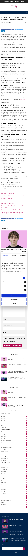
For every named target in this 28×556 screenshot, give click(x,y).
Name (5, 319)
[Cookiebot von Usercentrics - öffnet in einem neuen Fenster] (21, 252)
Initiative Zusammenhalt (6, 440)
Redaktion (3, 482)
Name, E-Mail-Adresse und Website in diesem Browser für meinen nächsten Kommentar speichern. (14, 340)
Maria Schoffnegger (7, 22)
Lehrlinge (3, 453)
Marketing (3, 456)
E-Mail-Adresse (7, 325)
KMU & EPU (3, 449)
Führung (3, 434)
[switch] (25, 282)
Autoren (3, 418)
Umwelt (3, 502)
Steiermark (3, 493)
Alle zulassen (14, 295)
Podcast (3, 473)
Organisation (4, 469)
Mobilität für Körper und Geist (8, 193)
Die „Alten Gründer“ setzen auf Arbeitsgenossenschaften (14, 191)
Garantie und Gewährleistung (7, 198)
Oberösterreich (4, 467)
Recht (2, 480)
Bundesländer (4, 420)
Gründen (3, 438)
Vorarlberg (3, 504)
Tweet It (19, 29)
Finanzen (3, 431)
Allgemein (3, 416)
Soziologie (3, 489)
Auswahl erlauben (14, 299)
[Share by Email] (3, 31)
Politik (2, 476)
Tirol (2, 498)
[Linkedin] (15, 552)
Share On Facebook (8, 29)
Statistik (3, 491)
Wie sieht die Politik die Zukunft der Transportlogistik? (13, 195)
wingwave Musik (5, 128)
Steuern (3, 495)
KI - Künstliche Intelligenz (7, 447)
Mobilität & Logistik (5, 462)
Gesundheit (3, 436)
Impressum (12, 1)
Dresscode (3, 427)
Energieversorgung (5, 429)
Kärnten (3, 445)
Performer (3, 471)
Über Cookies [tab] (23, 255)
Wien (2, 506)
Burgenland (3, 423)
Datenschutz (6, 1)
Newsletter (22, 1)
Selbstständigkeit (5, 487)
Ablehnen (14, 303)
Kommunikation (4, 451)
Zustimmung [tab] (5, 255)
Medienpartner (4, 458)
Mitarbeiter (3, 460)
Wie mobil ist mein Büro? (7, 200)
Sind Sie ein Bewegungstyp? (7, 203)
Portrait (2, 478)
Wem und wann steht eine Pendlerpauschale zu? (12, 209)
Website (5, 332)
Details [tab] (14, 255)
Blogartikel (22, 144)
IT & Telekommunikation (6, 442)
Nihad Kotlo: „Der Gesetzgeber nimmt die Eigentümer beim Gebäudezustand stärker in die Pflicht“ (17, 373)
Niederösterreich (5, 465)
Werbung (17, 1)
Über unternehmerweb (6, 500)
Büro (2, 425)
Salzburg (3, 484)
